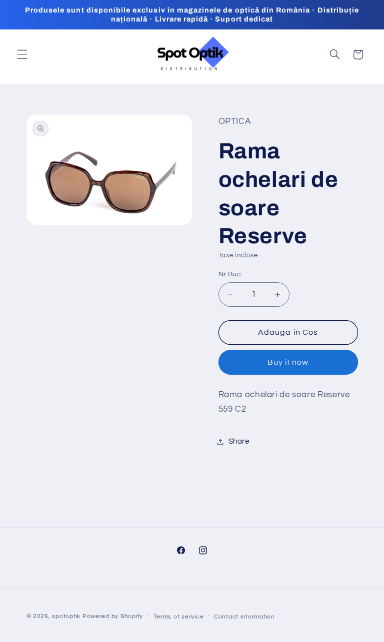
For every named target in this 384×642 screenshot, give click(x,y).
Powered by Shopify (112, 616)
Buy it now (288, 362)
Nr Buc (230, 274)
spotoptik (66, 616)
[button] (22, 54)
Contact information (244, 617)
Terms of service (179, 617)
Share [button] (239, 441)
